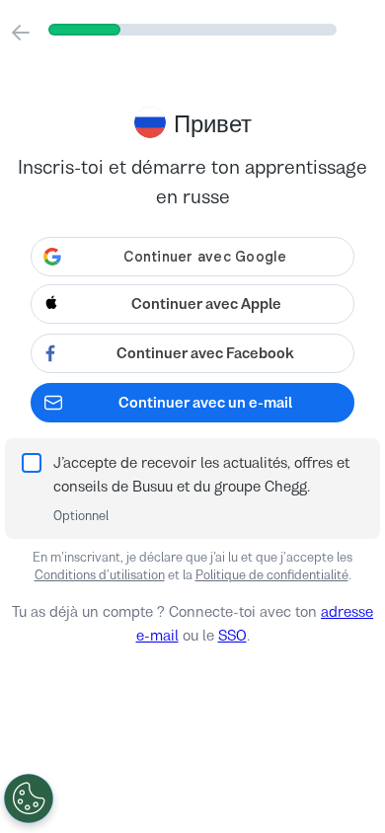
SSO (232, 635)
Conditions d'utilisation (100, 575)
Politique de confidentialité (271, 575)
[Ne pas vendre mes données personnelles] (28, 798)
